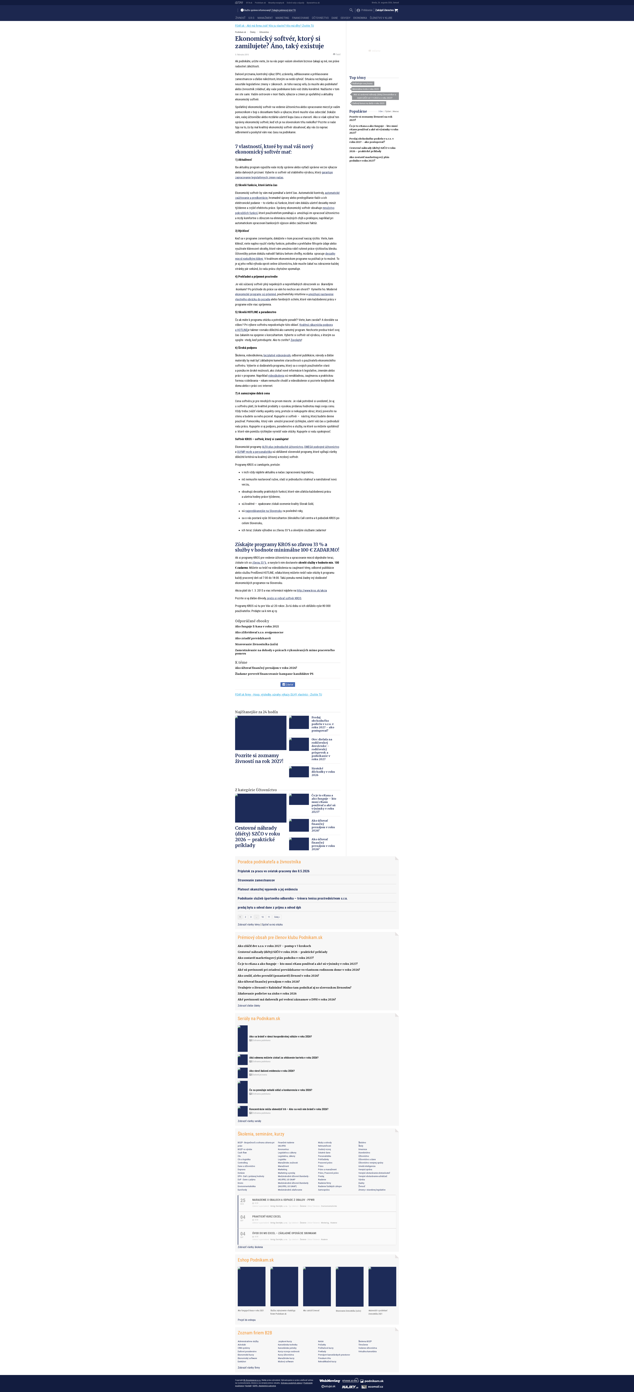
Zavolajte (296, 340)
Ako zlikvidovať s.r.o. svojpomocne (259, 632)
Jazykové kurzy (285, 1341)
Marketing (282, 17)
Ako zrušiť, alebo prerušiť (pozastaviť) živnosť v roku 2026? (278, 975)
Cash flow (242, 1152)
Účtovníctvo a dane (367, 1159)
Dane (335, 17)
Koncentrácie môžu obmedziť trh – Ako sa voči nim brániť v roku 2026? (288, 1109)
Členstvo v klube (381, 17)
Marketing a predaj (286, 1173)
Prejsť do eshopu (247, 1319)
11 (269, 917)
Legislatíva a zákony (287, 1152)
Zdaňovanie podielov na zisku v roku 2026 (267, 993)
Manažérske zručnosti (288, 1162)
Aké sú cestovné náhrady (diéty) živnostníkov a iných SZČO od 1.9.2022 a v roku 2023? (374, 96)
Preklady (322, 1351)
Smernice (362, 1149)
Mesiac (396, 111)
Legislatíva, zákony (286, 1156)
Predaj (321, 1176)
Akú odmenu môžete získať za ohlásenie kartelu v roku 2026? (283, 1057)
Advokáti (242, 1344)
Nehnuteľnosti (324, 1145)
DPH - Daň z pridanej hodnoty (251, 1176)
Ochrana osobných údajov (291, 1383)
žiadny (361, 1183)
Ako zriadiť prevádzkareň (253, 638)
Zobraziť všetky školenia (250, 1247)
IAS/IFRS (282, 1145)
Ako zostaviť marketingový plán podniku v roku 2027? (276, 957)
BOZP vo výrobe (245, 1149)
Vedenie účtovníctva (367, 1348)
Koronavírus (283, 1149)
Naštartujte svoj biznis (362, 83)
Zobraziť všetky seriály (249, 1121)
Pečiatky (322, 1344)
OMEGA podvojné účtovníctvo (321, 447)
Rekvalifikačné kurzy (327, 1361)
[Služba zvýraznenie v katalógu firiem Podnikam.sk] (284, 1286)
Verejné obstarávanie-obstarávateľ (374, 1173)
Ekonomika (360, 17)
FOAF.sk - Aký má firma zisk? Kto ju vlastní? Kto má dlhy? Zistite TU (274, 25)
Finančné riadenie (286, 1142)
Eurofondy (242, 1189)
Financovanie (300, 17)
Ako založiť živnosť (311, 1310)
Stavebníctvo (364, 1152)
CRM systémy (244, 1348)
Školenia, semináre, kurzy (261, 1134)
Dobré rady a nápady (295, 2)
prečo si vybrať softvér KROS (284, 598)
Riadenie (322, 1179)
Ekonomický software (247, 1358)
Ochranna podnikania (261, 1040)
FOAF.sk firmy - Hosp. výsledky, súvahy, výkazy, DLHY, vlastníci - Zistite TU (278, 694)
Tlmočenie (363, 1344)
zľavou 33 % (259, 562)
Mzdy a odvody (325, 1142)
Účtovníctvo (320, 17)
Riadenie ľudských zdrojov (330, 1186)
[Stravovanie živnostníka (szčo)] (350, 1287)
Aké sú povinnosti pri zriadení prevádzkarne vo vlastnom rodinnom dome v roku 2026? (299, 969)
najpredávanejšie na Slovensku (263, 511)
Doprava (241, 1169)
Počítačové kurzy (326, 1348)
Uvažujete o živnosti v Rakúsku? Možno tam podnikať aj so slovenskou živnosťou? (294, 987)
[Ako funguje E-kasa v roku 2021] (251, 1286)
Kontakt (248, 1386)
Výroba (361, 1179)
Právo (320, 1166)
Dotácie (241, 1173)
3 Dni (381, 111)
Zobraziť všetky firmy (249, 1367)
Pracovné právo (325, 1162)
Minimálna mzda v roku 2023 (365, 89)
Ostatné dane (324, 1152)
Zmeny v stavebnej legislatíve (372, 1189)
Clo (239, 1156)
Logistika (282, 1159)
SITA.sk (249, 2)
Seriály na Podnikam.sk (259, 1018)
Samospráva (324, 1189)
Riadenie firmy (324, 1183)
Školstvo (362, 1142)
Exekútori (242, 1361)
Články (252, 32)
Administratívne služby (248, 1341)
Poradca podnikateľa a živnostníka (269, 862)
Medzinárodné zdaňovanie (290, 1189)
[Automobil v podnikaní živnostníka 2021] (382, 1286)
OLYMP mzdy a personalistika (254, 451)
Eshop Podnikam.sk (256, 1260)
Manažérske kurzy (286, 1358)
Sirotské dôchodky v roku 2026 (323, 772)
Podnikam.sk (260, 2)
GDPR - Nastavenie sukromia (264, 1386)
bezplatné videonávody (277, 355)
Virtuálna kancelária (367, 1351)
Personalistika (324, 1156)
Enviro (240, 1183)
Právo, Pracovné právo (328, 1173)
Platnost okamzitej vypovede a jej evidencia (268, 889)
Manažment (265, 17)
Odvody (345, 17)
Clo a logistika (244, 1159)
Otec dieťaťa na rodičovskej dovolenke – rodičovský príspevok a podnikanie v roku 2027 (322, 749)
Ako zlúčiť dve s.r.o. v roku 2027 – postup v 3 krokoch (274, 946)
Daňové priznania (259, 1075)
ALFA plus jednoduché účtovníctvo (282, 447)
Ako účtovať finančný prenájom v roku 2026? (266, 667)
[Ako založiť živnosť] (317, 1286)
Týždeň (388, 111)
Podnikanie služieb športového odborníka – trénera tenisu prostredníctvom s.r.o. (293, 898)
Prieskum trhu (324, 1358)
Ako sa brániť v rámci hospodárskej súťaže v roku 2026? (280, 1036)
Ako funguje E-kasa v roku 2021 (257, 626)
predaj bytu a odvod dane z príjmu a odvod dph (269, 907)
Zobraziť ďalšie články (249, 1005)
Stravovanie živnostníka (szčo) (256, 644)
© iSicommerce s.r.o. (252, 1380)
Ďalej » (277, 917)
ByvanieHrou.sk (313, 2)
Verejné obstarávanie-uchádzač (372, 1176)
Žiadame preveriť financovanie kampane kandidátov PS (274, 673)
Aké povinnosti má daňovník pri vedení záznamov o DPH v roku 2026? (287, 999)
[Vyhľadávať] (351, 10)
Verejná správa (365, 1169)
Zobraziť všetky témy (249, 924)
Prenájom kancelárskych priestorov (334, 1354)
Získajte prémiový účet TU (283, 10)
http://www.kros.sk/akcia (312, 590)
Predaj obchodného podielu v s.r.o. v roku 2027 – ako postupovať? (323, 724)
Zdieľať (289, 684)
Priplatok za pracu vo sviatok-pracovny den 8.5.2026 (273, 871)
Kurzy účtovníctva (286, 1354)
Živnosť (240, 17)
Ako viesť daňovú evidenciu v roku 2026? (272, 1070)
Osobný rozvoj (324, 1149)
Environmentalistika (247, 1186)
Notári (321, 1341)
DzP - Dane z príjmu (246, 1179)
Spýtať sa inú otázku (272, 924)
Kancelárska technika (287, 1344)
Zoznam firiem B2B (255, 1333)
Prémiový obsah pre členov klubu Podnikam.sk (280, 937)
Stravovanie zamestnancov (256, 880)
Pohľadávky (323, 1159)
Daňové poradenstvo (247, 1351)
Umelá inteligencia (366, 1166)
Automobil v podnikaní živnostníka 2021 (378, 1312)
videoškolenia (276, 375)
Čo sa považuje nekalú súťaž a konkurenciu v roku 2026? (280, 1090)
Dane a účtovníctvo (246, 1166)
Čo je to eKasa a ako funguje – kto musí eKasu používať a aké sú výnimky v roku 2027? (373, 129)
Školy (360, 1145)
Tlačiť (337, 54)
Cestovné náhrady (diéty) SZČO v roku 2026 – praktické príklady (257, 836)
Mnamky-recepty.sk (276, 2)
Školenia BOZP (365, 1341)
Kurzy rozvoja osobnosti (288, 1351)
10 (263, 917)
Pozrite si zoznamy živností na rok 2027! (259, 758)
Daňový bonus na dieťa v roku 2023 (368, 103)
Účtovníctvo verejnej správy (370, 1162)
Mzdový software (286, 1361)
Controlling (243, 1162)
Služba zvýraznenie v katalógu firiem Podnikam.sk (282, 1312)
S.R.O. (251, 17)
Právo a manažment (327, 1169)
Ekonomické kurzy (246, 1354)
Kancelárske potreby (287, 1348)
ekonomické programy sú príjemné (255, 294)
